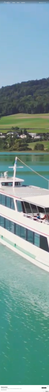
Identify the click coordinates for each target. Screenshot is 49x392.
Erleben (13, 2)
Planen (18, 2)
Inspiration (23, 2)
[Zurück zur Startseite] (6, 3)
